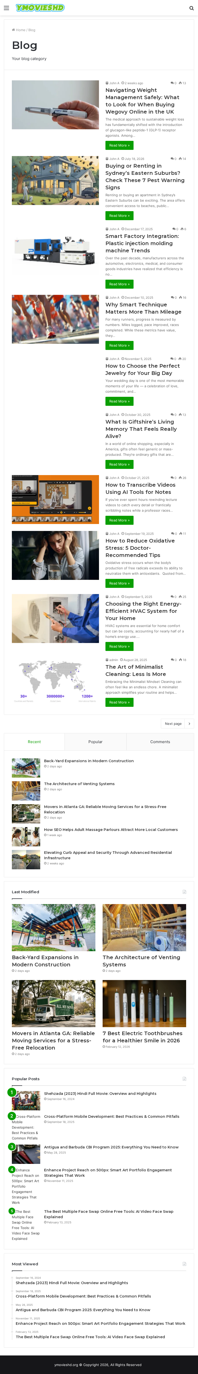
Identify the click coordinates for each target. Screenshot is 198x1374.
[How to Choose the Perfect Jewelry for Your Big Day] (55, 380)
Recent (34, 741)
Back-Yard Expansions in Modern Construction (89, 761)
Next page (173, 724)
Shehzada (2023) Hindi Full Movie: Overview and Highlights (100, 1093)
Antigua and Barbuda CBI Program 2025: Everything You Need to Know (111, 1147)
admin (113, 660)
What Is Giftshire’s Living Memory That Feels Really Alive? (141, 429)
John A (114, 83)
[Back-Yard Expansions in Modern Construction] (26, 768)
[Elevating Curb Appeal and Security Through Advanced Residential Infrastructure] (26, 859)
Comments (160, 741)
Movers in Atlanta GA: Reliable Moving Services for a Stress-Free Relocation (53, 1040)
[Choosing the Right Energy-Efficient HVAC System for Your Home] (55, 618)
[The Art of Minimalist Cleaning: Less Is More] (55, 681)
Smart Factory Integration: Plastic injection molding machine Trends (142, 243)
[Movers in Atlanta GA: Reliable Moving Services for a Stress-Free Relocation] (26, 813)
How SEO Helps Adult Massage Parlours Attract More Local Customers (111, 829)
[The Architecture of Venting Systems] (26, 791)
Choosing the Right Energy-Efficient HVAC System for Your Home (143, 611)
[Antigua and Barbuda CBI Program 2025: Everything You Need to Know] (26, 1154)
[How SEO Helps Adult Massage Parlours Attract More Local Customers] (26, 836)
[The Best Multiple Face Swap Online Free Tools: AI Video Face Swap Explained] (26, 1225)
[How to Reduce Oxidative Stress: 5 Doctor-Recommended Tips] (55, 555)
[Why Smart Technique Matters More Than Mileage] (55, 319)
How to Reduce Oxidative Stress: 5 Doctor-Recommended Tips (140, 548)
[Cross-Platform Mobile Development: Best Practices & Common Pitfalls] (26, 1127)
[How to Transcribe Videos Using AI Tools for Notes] (55, 499)
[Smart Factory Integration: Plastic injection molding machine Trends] (55, 251)
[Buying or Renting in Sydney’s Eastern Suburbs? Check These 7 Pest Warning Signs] (55, 180)
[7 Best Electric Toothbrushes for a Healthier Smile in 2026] (144, 1003)
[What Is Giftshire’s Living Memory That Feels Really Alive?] (55, 436)
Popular (95, 741)
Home (20, 30)
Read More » (119, 145)
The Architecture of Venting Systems (79, 784)
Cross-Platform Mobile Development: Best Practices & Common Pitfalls (111, 1116)
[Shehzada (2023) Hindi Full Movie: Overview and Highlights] (26, 1100)
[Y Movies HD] (40, 8)
